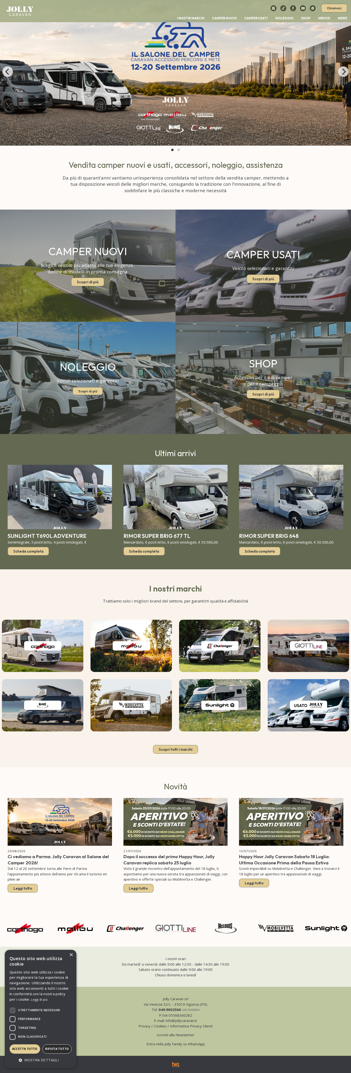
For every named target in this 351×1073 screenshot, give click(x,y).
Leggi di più (39, 1000)
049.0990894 (190, 1010)
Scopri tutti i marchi (175, 749)
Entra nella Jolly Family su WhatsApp (175, 1043)
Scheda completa (28, 551)
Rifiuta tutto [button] (57, 1049)
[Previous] (7, 71)
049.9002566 (170, 1009)
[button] (41, 1060)
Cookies (160, 1026)
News (342, 18)
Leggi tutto (22, 888)
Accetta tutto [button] (24, 1049)
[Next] (343, 71)
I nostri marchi (190, 18)
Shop (305, 18)
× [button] (71, 955)
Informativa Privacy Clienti (191, 1026)
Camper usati (256, 18)
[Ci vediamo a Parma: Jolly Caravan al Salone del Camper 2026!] (60, 822)
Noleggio (284, 18)
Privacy (144, 1026)
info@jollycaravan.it (181, 1020)
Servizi (324, 18)
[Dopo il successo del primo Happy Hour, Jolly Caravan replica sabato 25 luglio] (175, 822)
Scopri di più (88, 282)
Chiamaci (334, 8)
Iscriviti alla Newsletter (175, 1034)
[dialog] (40, 1009)
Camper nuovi (224, 18)
